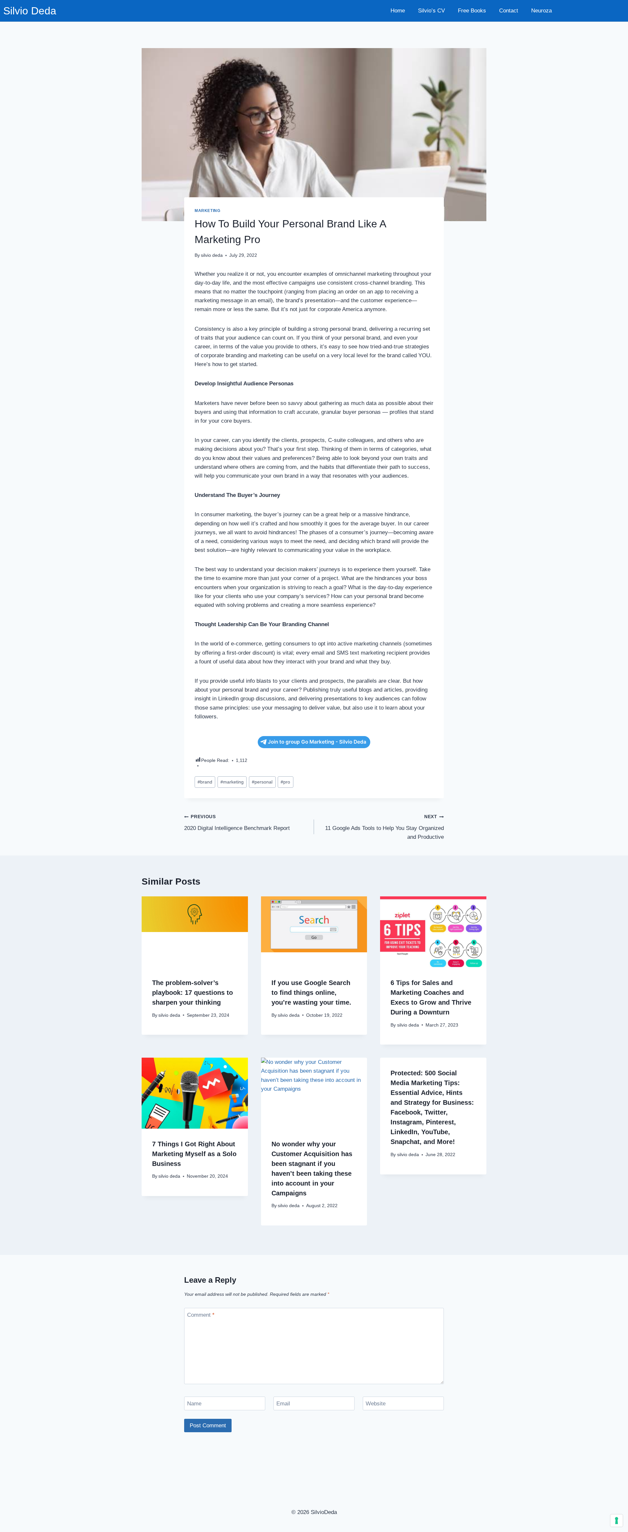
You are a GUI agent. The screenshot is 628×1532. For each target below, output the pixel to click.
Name (194, 1403)
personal (262, 782)
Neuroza (541, 11)
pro (285, 782)
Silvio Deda (29, 11)
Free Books (472, 11)
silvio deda (212, 255)
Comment (201, 1315)
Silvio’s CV (431, 11)
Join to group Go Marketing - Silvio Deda (317, 742)
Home (398, 11)
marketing (207, 210)
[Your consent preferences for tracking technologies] (616, 1520)
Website (376, 1403)
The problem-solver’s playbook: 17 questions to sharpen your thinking (192, 992)
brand (205, 782)
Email (283, 1403)
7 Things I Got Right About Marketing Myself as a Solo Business (194, 1153)
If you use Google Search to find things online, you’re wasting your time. (311, 992)
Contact (508, 11)
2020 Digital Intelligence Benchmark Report (237, 822)
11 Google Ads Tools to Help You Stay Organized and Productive (384, 827)
